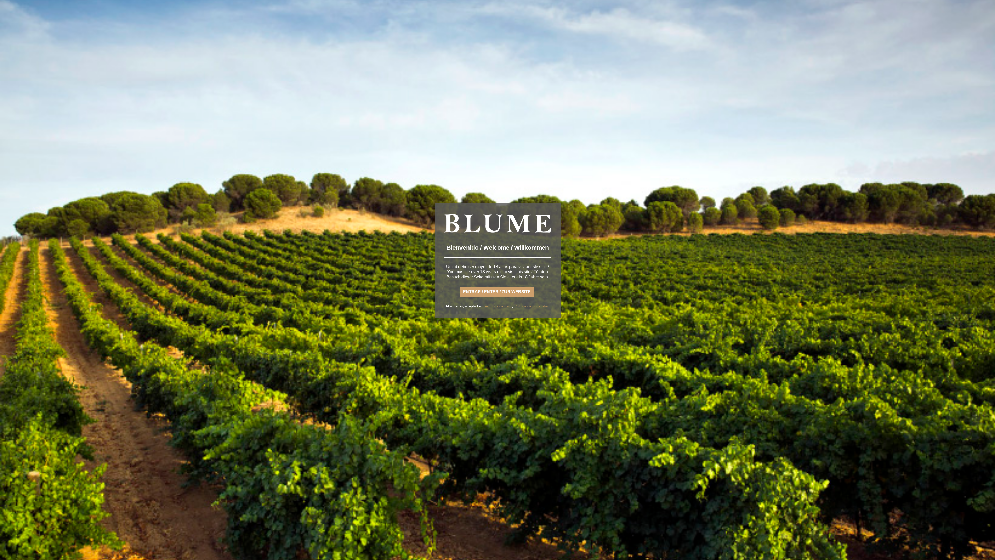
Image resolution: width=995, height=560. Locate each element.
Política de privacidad (531, 306)
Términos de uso (496, 306)
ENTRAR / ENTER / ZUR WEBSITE (497, 292)
